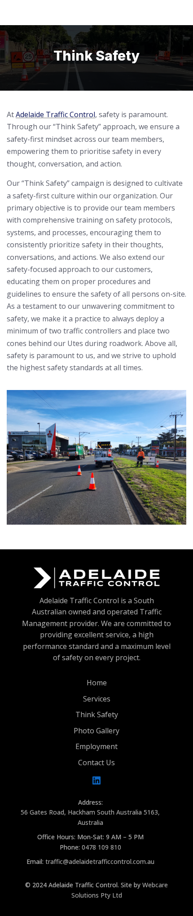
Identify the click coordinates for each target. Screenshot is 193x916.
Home (97, 683)
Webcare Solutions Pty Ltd (119, 890)
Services (96, 699)
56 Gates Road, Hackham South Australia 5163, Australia (90, 817)
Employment (96, 746)
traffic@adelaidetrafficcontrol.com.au (99, 861)
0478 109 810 (101, 847)
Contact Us (96, 762)
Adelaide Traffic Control (55, 114)
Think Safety (96, 714)
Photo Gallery (96, 731)
